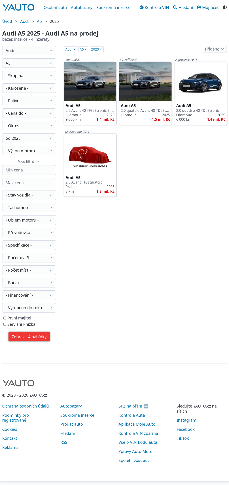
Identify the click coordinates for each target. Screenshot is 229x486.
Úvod (7, 21)
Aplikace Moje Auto (137, 424)
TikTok (183, 438)
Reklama (10, 447)
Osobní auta (55, 7)
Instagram (186, 420)
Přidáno (212, 49)
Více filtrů (26, 161)
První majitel (18, 318)
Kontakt (9, 438)
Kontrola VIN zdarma (138, 433)
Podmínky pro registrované (15, 417)
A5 (39, 21)
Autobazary (81, 7)
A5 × (83, 49)
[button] (29, 337)
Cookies (9, 429)
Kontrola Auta (132, 415)
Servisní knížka (20, 324)
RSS (63, 442)
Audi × (70, 49)
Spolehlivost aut (134, 460)
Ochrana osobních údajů (25, 406)
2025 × (96, 49)
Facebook (186, 429)
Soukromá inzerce (113, 7)
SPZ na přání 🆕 (133, 406)
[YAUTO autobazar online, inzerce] (18, 7)
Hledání (67, 433)
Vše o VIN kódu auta (138, 442)
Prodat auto (71, 424)
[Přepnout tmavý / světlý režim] (225, 7)
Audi (24, 21)
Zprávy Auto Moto (136, 451)
